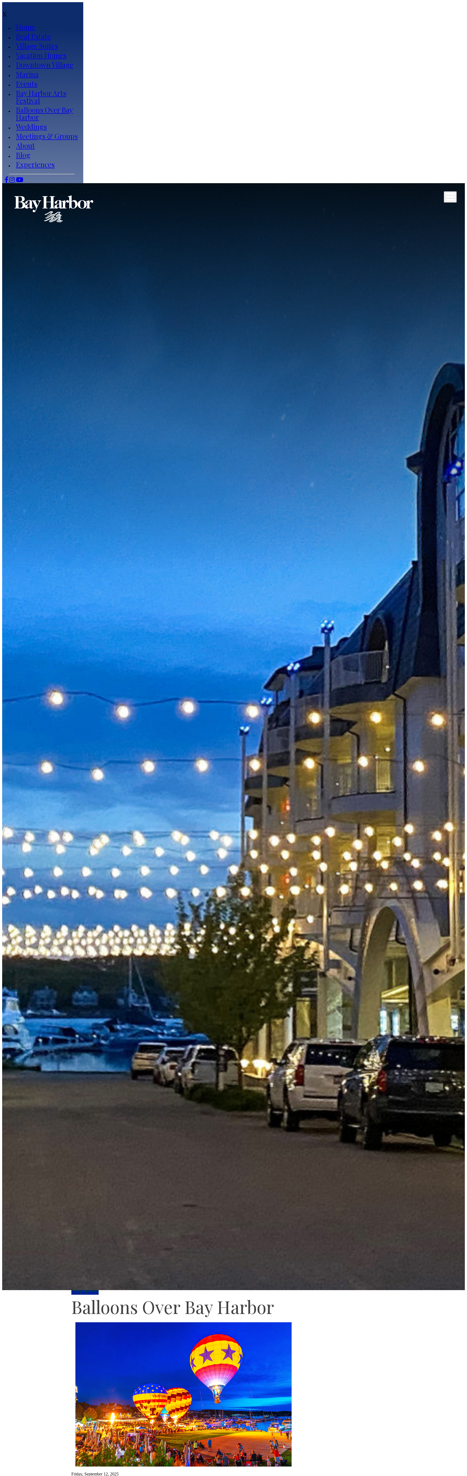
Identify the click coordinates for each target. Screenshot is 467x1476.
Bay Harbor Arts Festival (41, 96)
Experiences (35, 164)
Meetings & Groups (47, 136)
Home (25, 27)
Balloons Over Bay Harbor (44, 113)
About (25, 145)
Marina (27, 74)
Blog (23, 155)
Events (26, 83)
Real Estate (33, 36)
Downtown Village (44, 64)
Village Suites (37, 46)
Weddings (31, 126)
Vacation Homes (41, 55)
